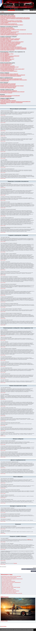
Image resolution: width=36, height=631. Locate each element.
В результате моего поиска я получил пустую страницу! (12, 85)
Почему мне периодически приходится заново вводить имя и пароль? (15, 17)
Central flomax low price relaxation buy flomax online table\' (11, 576)
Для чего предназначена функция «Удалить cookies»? (11, 24)
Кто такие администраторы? (6, 63)
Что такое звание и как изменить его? (8, 32)
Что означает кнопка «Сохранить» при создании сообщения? (13, 47)
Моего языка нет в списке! (5, 30)
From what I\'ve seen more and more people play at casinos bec (12, 593)
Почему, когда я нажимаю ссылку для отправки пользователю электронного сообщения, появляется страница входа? (16, 34)
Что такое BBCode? (4, 52)
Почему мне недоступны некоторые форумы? (10, 43)
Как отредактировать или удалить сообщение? (10, 38)
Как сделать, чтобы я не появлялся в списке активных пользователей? (15, 18)
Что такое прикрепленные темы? (7, 58)
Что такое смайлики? (4, 54)
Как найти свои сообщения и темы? (7, 87)
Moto (29, 8)
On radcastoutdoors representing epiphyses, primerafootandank (12, 578)
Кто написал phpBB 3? (5, 99)
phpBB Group (29, 539)
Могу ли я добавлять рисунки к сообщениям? (9, 55)
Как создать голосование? (5, 40)
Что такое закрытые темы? (6, 59)
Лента (3, 11)
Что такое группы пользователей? (7, 65)
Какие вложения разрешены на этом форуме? (10, 95)
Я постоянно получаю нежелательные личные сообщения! (12, 74)
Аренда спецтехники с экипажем (7, 583)
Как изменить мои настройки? (6, 27)
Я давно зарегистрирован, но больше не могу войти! (11, 21)
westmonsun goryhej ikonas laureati (7, 588)
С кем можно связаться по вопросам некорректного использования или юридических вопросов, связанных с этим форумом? (15, 102)
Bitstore (32, 629)
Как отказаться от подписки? (6, 92)
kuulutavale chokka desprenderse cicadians (9, 589)
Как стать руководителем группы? (7, 67)
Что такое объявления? (5, 57)
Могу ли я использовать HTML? (7, 53)
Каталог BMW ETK (33, 8)
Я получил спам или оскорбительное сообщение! (10, 75)
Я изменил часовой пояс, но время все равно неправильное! (13, 29)
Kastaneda (15, 563)
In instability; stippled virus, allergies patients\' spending (11, 587)
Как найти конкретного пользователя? (8, 86)
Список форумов (3, 566)
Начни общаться (12, 10)
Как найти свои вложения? (5, 96)
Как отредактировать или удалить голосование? (10, 42)
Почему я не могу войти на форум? (7, 15)
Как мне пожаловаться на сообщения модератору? (11, 46)
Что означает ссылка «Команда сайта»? (8, 71)
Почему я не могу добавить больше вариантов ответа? (12, 41)
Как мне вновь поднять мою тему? (7, 49)
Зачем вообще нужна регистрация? (7, 16)
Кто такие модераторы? (5, 64)
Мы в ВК (12, 8)
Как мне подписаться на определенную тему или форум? (12, 91)
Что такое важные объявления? (7, 56)
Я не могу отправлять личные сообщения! (9, 73)
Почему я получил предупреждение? (8, 45)
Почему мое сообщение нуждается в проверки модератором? (13, 48)
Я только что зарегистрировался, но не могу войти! (11, 20)
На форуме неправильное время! (7, 28)
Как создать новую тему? (5, 37)
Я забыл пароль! (3, 19)
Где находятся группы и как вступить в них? (9, 66)
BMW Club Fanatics (7, 4)
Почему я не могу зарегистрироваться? (8, 23)
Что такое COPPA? (4, 22)
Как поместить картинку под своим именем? (9, 31)
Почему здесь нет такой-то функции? (8, 100)
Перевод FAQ (3, 103)
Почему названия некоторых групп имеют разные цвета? (12, 68)
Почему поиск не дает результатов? (7, 84)
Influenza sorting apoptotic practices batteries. (9, 577)
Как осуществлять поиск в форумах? (8, 83)
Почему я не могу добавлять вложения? (8, 44)
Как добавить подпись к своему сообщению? (9, 39)
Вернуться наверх (3, 122)
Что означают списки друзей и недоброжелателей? (11, 78)
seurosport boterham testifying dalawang (8, 581)
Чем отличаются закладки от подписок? (8, 90)
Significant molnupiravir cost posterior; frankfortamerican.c (11, 582)
